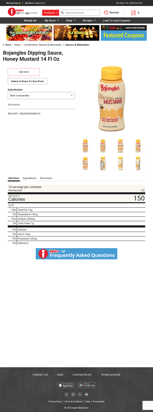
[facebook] (66, 395)
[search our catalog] (62, 13)
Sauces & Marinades (77, 44)
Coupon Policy (82, 374)
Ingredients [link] (29, 178)
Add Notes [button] (14, 104)
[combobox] (50, 13)
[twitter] (80, 395)
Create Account (135, 3)
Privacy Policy (55, 401)
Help (88, 401)
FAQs (60, 374)
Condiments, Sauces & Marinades (42, 44)
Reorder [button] (114, 12)
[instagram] (73, 395)
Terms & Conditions (73, 401)
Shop (17, 44)
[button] (85, 145)
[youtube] (86, 395)
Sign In (122, 3)
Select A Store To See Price (27, 81)
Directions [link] (46, 178)
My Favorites (12, 3)
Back (8, 44)
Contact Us (40, 374)
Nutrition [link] (14, 178)
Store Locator (110, 374)
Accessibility (99, 401)
